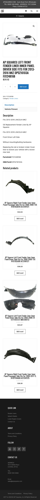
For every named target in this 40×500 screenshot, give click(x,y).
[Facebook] (24, 449)
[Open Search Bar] (31, 11)
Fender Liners (14, 98)
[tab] (20, 105)
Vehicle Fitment (11, 109)
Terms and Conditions (15, 433)
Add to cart (23, 86)
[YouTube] (10, 449)
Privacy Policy (12, 436)
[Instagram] (14, 449)
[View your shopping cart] (26, 11)
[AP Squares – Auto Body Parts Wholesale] (2, 11)
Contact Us (11, 421)
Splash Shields (12, 416)
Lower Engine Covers (14, 419)
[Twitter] (19, 449)
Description (9, 105)
